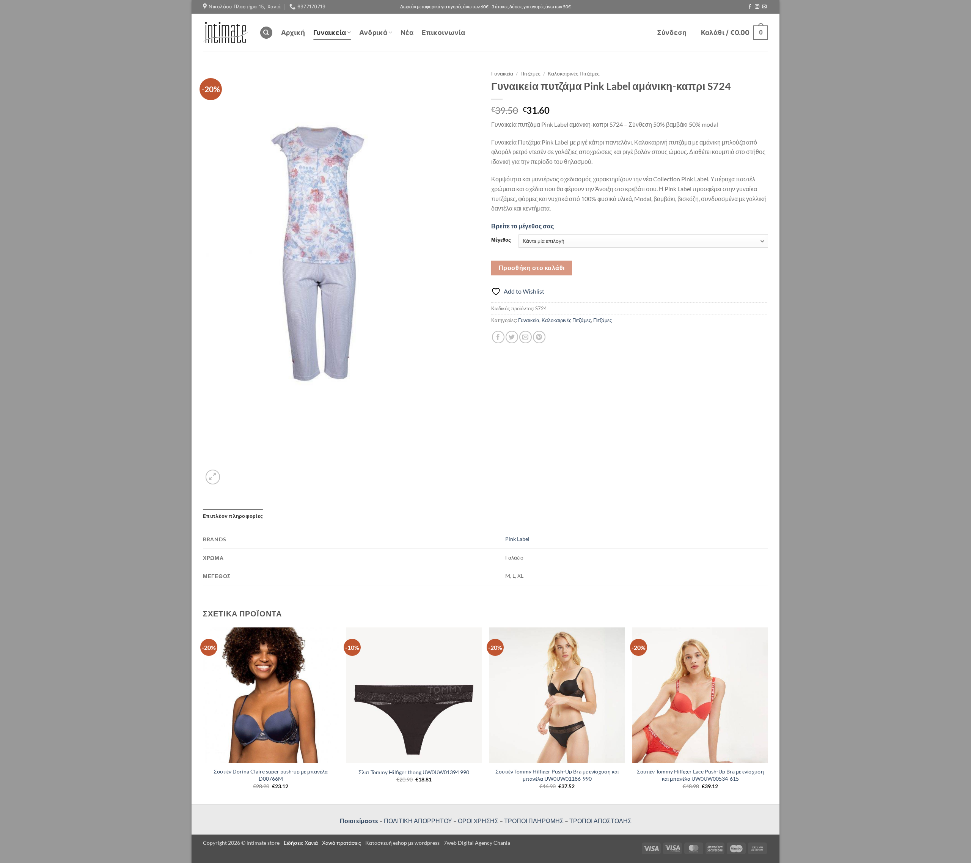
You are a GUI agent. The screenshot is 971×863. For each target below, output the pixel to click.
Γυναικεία (329, 32)
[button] (672, 32)
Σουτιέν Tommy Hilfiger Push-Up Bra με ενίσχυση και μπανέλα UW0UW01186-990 (557, 775)
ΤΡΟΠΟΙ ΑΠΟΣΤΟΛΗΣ (600, 820)
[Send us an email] (764, 6)
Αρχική (293, 32)
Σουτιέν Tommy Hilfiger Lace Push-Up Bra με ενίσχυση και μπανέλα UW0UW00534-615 (700, 775)
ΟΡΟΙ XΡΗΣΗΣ (477, 820)
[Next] (767, 715)
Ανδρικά (373, 32)
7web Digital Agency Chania (477, 842)
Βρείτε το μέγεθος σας (522, 226)
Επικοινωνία (443, 32)
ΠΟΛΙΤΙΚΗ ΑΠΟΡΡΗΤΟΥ (418, 820)
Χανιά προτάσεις (342, 842)
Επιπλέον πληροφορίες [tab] (233, 516)
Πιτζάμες (530, 74)
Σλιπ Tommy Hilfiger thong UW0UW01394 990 (413, 772)
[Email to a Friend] (525, 337)
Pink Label (517, 539)
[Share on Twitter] (512, 337)
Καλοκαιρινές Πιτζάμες (574, 74)
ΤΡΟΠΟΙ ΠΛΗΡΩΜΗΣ (534, 820)
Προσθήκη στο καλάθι (532, 267)
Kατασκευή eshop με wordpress (402, 842)
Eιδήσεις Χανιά (301, 842)
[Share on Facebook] (498, 337)
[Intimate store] (225, 32)
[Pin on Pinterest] (539, 337)
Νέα (407, 32)
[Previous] (203, 715)
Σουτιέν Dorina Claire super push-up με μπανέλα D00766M (271, 775)
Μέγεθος (501, 240)
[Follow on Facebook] (750, 6)
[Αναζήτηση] (266, 33)
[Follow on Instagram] (757, 6)
